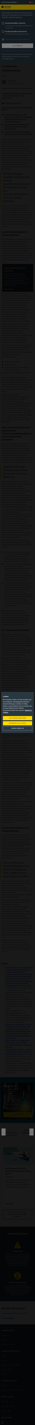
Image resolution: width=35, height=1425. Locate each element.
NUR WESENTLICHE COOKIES (17, 723)
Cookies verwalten (17, 728)
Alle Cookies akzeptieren (17, 718)
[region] (17, 712)
